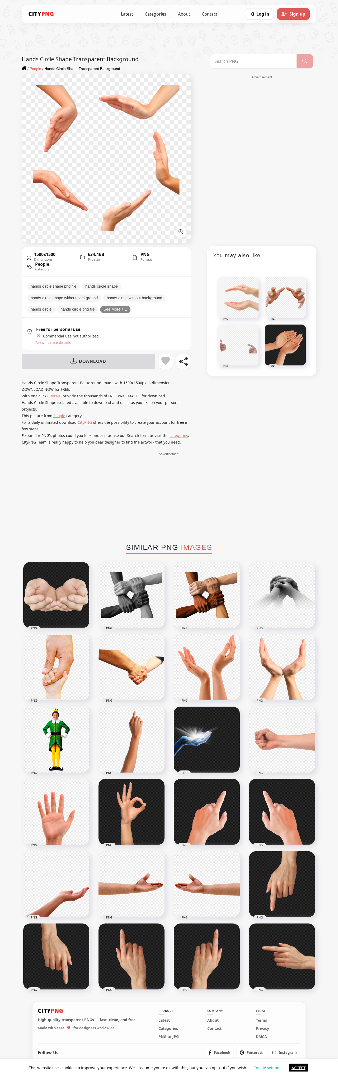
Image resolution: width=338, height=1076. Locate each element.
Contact (209, 14)
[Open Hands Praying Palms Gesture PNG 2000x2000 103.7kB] (282, 667)
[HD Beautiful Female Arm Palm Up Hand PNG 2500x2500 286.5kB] (56, 884)
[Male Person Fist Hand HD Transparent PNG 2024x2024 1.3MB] (282, 740)
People (42, 264)
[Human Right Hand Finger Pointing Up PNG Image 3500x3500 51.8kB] (131, 956)
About (184, 14)
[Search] (305, 61)
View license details (53, 342)
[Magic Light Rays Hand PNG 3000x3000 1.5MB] (207, 740)
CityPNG (54, 395)
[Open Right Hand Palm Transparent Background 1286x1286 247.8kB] (56, 812)
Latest (127, 14)
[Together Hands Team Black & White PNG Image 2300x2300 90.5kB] (282, 595)
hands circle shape (101, 286)
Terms (261, 1020)
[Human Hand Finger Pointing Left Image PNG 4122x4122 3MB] (282, 956)
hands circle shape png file (53, 286)
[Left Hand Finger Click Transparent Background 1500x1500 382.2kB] (207, 812)
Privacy (262, 1028)
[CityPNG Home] (41, 14)
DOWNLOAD (92, 361)
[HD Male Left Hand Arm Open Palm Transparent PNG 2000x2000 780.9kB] (131, 884)
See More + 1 (115, 309)
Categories (155, 14)
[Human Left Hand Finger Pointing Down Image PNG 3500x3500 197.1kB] (282, 884)
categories (179, 435)
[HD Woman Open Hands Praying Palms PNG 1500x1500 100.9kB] (207, 667)
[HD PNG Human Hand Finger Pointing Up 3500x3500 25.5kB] (207, 956)
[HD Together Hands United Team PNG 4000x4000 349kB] (207, 595)
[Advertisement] (261, 159)
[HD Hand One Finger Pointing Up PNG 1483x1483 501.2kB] (131, 740)
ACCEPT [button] (299, 1067)
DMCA (261, 1036)
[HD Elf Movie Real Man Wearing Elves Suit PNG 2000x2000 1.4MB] (56, 740)
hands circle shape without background (64, 298)
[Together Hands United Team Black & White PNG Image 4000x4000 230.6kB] (131, 595)
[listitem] (219, 1052)
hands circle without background (134, 298)
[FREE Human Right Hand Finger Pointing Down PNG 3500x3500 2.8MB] (56, 956)
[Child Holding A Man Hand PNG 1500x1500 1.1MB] (56, 667)
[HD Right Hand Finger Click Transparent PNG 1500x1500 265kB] (282, 812)
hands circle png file (77, 309)
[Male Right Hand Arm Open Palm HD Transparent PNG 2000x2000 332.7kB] (207, 884)
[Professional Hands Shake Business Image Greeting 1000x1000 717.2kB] (131, 667)
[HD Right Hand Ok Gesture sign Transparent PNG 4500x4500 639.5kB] (131, 812)
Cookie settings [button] (267, 1067)
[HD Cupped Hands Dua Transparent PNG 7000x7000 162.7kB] (56, 595)
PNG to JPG (168, 1036)
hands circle (41, 309)
